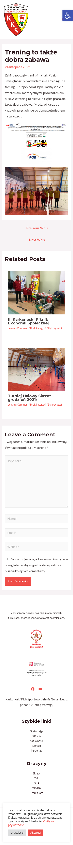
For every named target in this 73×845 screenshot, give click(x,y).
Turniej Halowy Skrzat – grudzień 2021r (31, 398)
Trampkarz (36, 792)
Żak (36, 778)
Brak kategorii (38, 328)
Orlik (37, 783)
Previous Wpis (37, 228)
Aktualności (36, 740)
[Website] (36, 547)
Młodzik (36, 788)
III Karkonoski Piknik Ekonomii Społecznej (28, 321)
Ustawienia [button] (17, 832)
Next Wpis (37, 240)
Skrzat (36, 773)
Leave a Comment (18, 328)
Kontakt (36, 745)
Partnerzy (36, 750)
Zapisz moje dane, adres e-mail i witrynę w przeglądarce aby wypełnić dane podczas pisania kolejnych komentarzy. (36, 565)
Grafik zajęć (36, 731)
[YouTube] (40, 689)
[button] (67, 15)
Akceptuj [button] (35, 832)
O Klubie (36, 736)
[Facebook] (32, 689)
